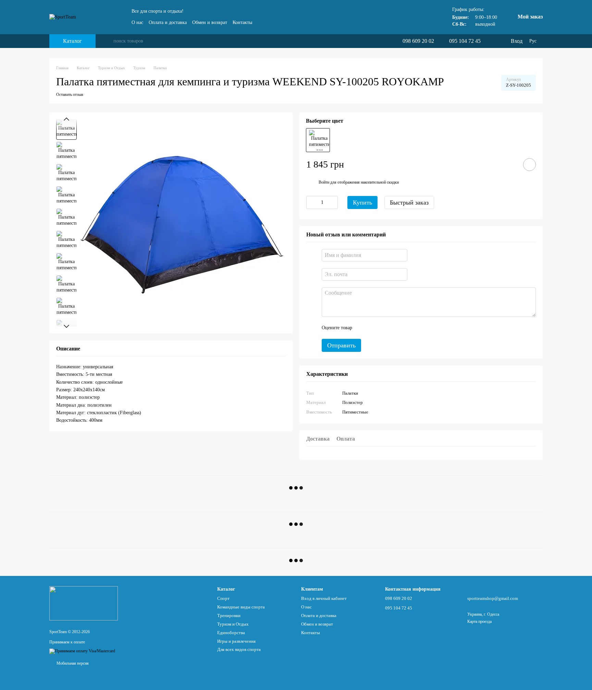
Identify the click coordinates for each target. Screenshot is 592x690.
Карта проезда (479, 621)
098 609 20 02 (418, 41)
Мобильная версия (72, 663)
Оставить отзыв (69, 94)
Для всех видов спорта (239, 649)
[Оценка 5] (407, 328)
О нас (137, 22)
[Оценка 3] (385, 328)
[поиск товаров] (107, 41)
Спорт (223, 598)
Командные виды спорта (241, 606)
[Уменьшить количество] (311, 202)
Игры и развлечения (236, 641)
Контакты (242, 22)
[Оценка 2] (374, 328)
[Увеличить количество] (332, 202)
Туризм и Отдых (233, 624)
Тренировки (229, 615)
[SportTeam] (83, 603)
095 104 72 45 (465, 41)
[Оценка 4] (396, 328)
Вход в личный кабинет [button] (324, 598)
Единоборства (231, 632)
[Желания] (491, 41)
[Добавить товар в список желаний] (529, 164)
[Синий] (318, 140)
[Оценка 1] (363, 328)
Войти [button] (324, 182)
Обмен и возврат (209, 22)
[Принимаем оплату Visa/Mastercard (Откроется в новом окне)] (82, 650)
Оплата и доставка (168, 22)
